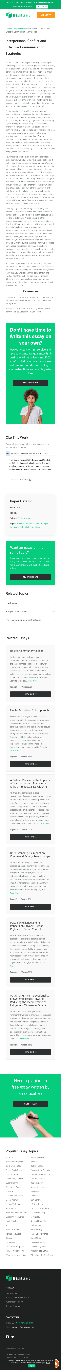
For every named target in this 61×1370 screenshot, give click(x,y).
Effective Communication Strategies (32, 524)
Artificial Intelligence (14, 1162)
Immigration (11, 1209)
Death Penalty (36, 1183)
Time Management (38, 1247)
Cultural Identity (37, 1179)
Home (8, 29)
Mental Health (12, 1221)
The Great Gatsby (38, 1242)
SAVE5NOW (42, 7)
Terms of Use (11, 1293)
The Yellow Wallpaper (15, 1247)
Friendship (35, 1196)
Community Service (14, 1179)
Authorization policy (14, 1302)
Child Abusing (12, 1175)
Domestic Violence (38, 1187)
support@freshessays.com (22, 1327)
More (48, 1363)
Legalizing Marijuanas (15, 1217)
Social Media (35, 1238)
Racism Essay (36, 1230)
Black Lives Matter (13, 1166)
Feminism (34, 1192)
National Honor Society (40, 1221)
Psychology (35, 527)
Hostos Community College (26, 651)
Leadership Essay (37, 1213)
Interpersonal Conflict (19, 527)
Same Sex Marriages (39, 1234)
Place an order (30, 383)
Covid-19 (9, 1192)
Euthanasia (10, 1242)
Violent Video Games (39, 1251)
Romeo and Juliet (13, 1234)
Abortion (9, 1158)
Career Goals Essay (14, 1170)
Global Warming (12, 1200)
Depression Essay (13, 1187)
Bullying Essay (36, 1166)
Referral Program (13, 1306)
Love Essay (35, 1217)
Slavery (9, 1238)
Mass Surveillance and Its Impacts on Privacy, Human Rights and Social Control (26, 926)
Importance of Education (41, 1209)
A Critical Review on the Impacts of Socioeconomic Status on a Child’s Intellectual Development (30, 783)
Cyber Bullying (12, 1183)
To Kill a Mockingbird (15, 1251)
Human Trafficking (14, 1204)
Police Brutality (37, 1226)
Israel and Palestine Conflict (18, 1213)
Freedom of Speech (14, 1196)
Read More (32, 681)
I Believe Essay (36, 1204)
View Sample (30, 694)
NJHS (8, 1226)
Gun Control (35, 1200)
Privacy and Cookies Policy (17, 1298)
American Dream (37, 1158)
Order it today (30, 1104)
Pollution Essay (12, 1230)
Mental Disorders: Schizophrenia (29, 710)
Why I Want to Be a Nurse (41, 1255)
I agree (31, 1366)
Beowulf (34, 1162)
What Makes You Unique (16, 1255)
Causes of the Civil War (40, 1170)
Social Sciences (19, 29)
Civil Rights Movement (40, 1175)
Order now (46, 15)
